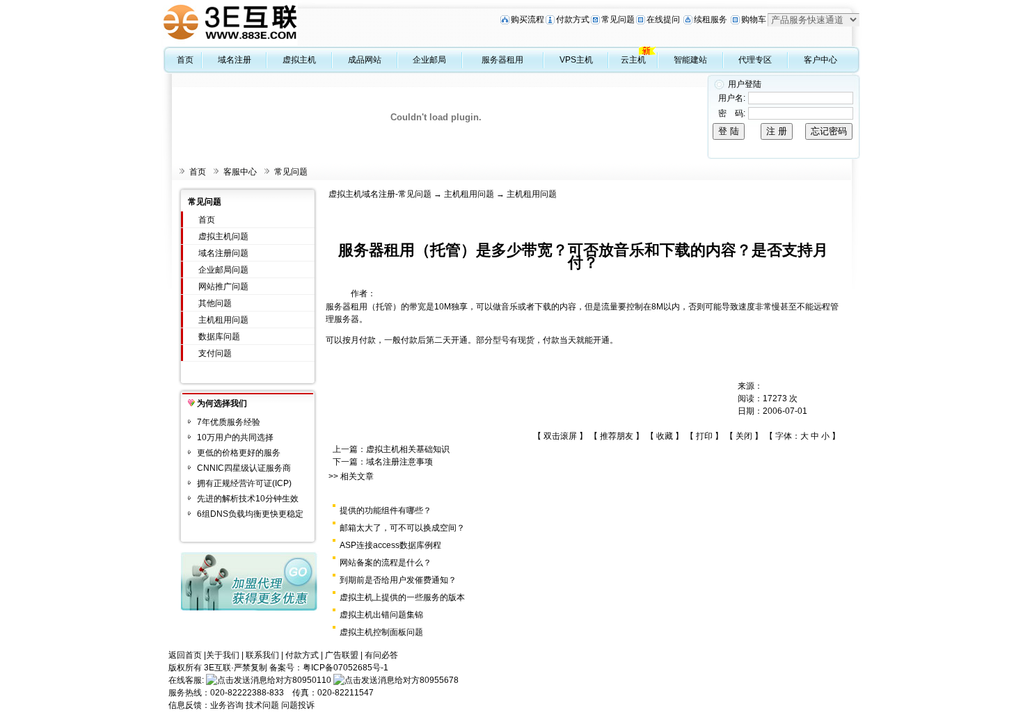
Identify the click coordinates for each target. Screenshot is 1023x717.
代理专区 (755, 60)
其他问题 (215, 303)
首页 (185, 60)
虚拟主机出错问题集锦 (381, 615)
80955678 (439, 680)
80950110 (311, 680)
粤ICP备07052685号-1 (345, 667)
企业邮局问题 (223, 270)
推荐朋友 (616, 436)
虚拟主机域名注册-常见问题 (379, 194)
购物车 (753, 19)
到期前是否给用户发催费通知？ (398, 580)
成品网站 (364, 60)
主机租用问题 (223, 320)
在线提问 (663, 19)
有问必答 (381, 655)
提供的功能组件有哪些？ (385, 510)
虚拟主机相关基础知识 (408, 449)
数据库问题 (219, 336)
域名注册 (234, 60)
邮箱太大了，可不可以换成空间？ (402, 528)
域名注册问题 (223, 253)
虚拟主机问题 (223, 236)
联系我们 (262, 655)
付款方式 (572, 19)
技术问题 (262, 705)
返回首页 (185, 655)
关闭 (744, 436)
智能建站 (690, 60)
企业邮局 (429, 60)
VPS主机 (576, 60)
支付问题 (215, 353)
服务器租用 (502, 60)
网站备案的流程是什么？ (385, 562)
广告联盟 (341, 655)
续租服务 (710, 19)
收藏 (664, 436)
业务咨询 (227, 705)
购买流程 (527, 19)
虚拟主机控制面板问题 (381, 632)
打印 (704, 436)
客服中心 (240, 172)
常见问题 (618, 19)
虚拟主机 (299, 60)
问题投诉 (298, 705)
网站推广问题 (223, 286)
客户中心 (820, 60)
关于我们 (222, 655)
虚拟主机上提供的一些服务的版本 (402, 597)
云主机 (633, 60)
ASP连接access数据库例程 (390, 545)
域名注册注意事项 (399, 462)
